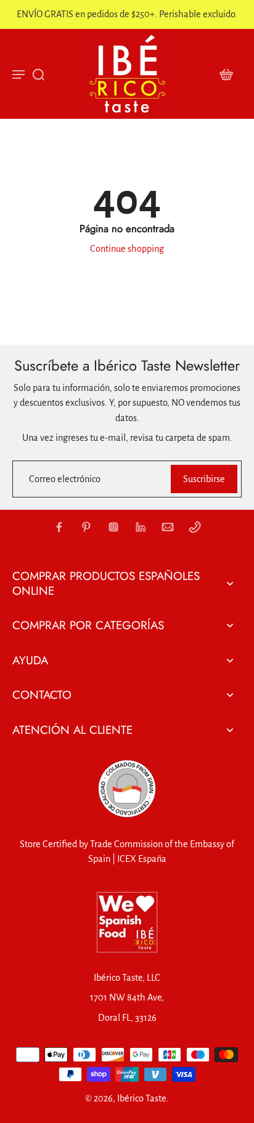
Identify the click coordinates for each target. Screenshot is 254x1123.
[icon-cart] (225, 74)
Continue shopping (127, 249)
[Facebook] (59, 527)
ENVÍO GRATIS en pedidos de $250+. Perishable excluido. (127, 14)
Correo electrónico (64, 479)
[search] (38, 74)
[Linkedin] (140, 527)
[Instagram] (113, 527)
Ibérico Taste (141, 1098)
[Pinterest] (86, 527)
